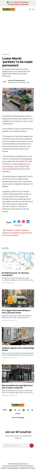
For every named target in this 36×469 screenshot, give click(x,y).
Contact (18, 413)
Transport (25, 230)
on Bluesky (18, 225)
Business (15, 235)
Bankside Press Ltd (22, 464)
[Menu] (33, 9)
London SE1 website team (16, 80)
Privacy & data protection (10, 466)
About (5, 410)
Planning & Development (11, 233)
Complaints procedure (26, 466)
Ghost (22, 417)
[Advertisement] (18, 31)
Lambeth (17, 230)
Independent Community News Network (22, 468)
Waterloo (5, 54)
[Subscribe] (32, 446)
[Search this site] (30, 9)
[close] (33, 3)
